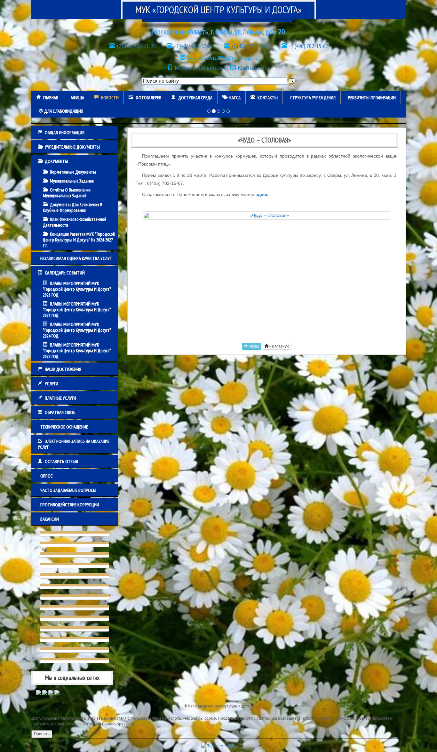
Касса (235, 97)
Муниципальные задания (72, 181)
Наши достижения (63, 369)
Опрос (46, 475)
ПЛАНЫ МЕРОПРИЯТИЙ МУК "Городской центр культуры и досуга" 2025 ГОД (77, 309)
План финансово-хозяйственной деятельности (74, 222)
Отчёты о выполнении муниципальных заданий (67, 192)
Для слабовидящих (63, 111)
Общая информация (64, 132)
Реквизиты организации (372, 97)
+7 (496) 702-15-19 (250, 46)
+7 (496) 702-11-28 (135, 46)
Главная (50, 97)
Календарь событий (65, 272)
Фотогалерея (148, 97)
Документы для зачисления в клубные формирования (72, 207)
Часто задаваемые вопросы (68, 490)
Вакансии (49, 519)
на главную (279, 346)
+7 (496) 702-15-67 (307, 46)
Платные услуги (60, 398)
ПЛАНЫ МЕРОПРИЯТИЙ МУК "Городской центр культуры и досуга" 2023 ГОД (77, 350)
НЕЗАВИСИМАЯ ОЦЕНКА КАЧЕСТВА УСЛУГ (75, 258)
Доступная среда (195, 97)
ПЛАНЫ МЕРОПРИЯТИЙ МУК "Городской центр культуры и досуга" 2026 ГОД (77, 289)
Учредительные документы (72, 147)
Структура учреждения (313, 97)
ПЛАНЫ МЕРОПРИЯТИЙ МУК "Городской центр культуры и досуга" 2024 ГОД (77, 330)
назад (253, 346)
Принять (42, 734)
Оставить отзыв (61, 461)
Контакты (268, 97)
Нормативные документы (73, 172)
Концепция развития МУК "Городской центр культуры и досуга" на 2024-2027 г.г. (79, 240)
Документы (56, 161)
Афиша (77, 97)
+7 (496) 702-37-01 (192, 46)
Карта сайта (254, 68)
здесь (262, 194)
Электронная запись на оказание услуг (73, 444)
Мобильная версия (200, 68)
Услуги (51, 383)
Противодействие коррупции (69, 504)
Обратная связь (60, 412)
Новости (110, 97)
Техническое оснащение (64, 426)
